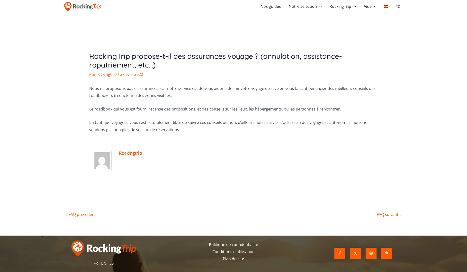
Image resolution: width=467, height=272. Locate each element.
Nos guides (270, 6)
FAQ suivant (390, 214)
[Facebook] (339, 253)
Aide (368, 6)
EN (103, 263)
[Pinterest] (386, 253)
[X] (355, 253)
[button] (319, 6)
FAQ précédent (80, 214)
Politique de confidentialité (233, 244)
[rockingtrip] (102, 160)
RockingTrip (340, 6)
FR (96, 263)
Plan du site (233, 259)
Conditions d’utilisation (233, 251)
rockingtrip (130, 153)
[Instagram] (371, 253)
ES (111, 263)
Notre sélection (303, 6)
